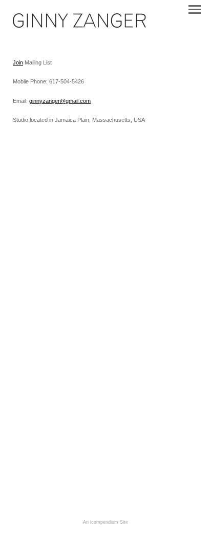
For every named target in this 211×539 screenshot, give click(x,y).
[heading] (79, 26)
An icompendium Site (105, 522)
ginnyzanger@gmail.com (60, 101)
